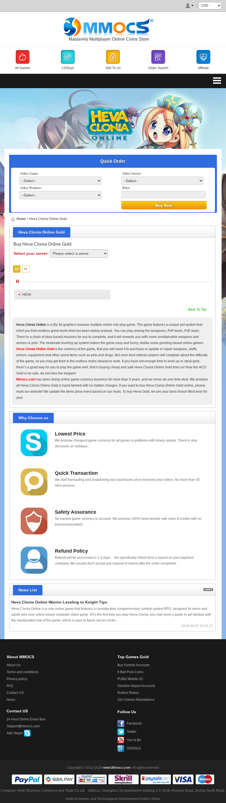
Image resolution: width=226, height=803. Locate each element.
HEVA (26, 294)
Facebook (134, 723)
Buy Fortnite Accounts (133, 665)
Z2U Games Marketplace (136, 700)
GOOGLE (134, 748)
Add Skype (15, 733)
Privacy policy (17, 679)
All (17, 269)
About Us (13, 665)
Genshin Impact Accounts (136, 686)
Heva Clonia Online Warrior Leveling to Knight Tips (59, 602)
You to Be (134, 740)
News (11, 700)
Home (21, 219)
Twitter (131, 732)
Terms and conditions (23, 672)
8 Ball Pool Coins (130, 672)
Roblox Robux (128, 693)
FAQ (10, 686)
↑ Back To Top (196, 309)
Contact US (15, 693)
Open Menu (217, 80)
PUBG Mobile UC (130, 679)
